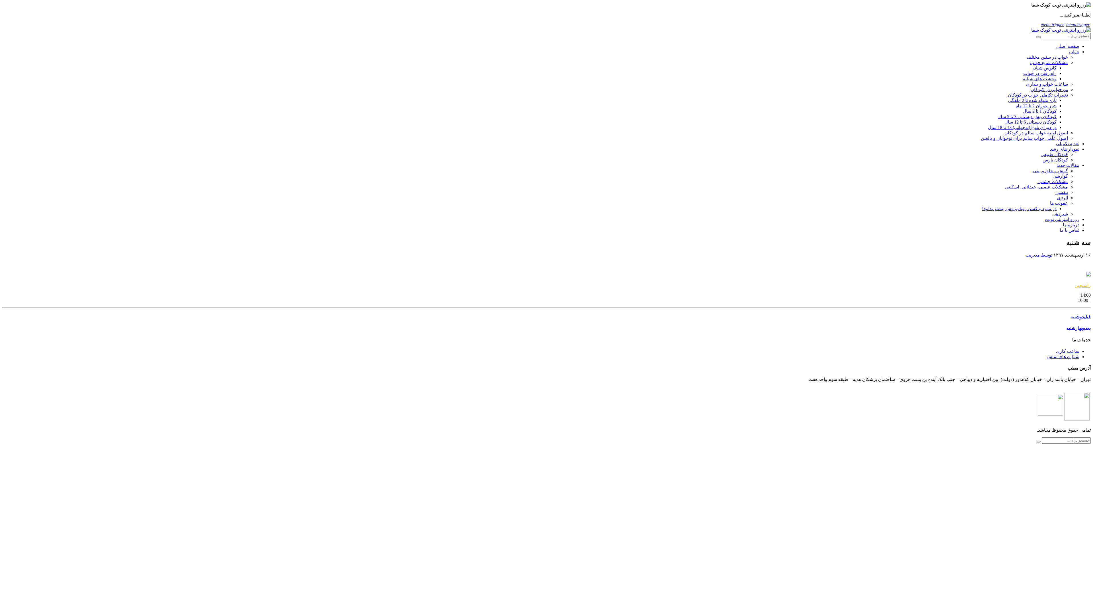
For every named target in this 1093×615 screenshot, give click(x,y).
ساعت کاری (1067, 351)
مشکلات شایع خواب (1049, 62)
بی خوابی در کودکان (1049, 89)
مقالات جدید (1068, 165)
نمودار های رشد (1064, 149)
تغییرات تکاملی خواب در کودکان (1038, 95)
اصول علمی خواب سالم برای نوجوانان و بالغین (1024, 138)
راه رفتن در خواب (1040, 73)
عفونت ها (1059, 203)
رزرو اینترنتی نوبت (1062, 219)
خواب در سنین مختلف (1047, 57)
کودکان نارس (1055, 159)
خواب (1074, 51)
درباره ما (1071, 224)
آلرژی (1062, 197)
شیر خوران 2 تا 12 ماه (1036, 105)
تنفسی (1061, 192)
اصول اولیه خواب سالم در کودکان (1036, 132)
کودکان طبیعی (1054, 154)
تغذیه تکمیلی (1067, 143)
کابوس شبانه (1044, 67)
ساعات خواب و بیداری (1047, 84)
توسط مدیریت (1039, 255)
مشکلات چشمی (1052, 181)
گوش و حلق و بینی (1050, 170)
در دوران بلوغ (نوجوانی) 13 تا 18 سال (1022, 127)
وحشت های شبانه (1040, 78)
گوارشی (1060, 176)
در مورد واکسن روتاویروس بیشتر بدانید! (1019, 208)
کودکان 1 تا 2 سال (1040, 111)
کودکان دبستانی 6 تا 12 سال (1030, 122)
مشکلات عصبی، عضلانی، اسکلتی (1036, 186)
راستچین (1082, 285)
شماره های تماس (1063, 356)
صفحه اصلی (1067, 46)
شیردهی (1060, 214)
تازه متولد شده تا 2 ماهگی (1032, 100)
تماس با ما (1069, 230)
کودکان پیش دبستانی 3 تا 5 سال (1027, 116)
